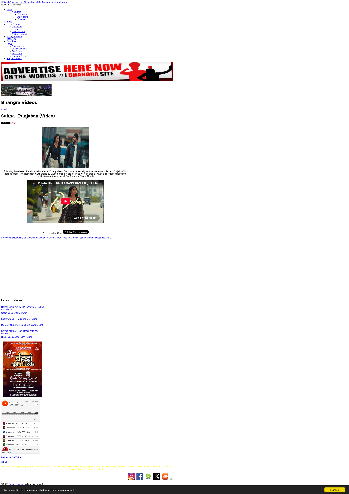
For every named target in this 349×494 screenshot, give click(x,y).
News (9, 44)
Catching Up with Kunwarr (14, 313)
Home (9, 9)
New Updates (18, 31)
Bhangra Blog (144, 467)
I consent (334, 489)
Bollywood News (73, 467)
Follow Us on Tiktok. (95, 469)
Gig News (17, 51)
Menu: (4, 5)
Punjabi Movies (14, 58)
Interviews (11, 39)
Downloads (12, 41)
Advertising (22, 17)
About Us (16, 12)
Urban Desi (58, 467)
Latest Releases (14, 24)
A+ (2, 109)
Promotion (22, 14)
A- (7, 109)
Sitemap (21, 19)
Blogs (9, 22)
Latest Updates (19, 49)
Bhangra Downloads (93, 467)
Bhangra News (19, 46)
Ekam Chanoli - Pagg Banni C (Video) (19, 319)
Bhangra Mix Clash (161, 467)
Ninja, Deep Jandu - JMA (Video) (17, 337)
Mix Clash (17, 53)
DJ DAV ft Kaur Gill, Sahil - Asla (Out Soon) (22, 325)
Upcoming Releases (17, 27)
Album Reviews (19, 34)
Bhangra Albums (10, 467)
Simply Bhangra (16, 484)
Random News (19, 56)
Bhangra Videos (14, 36)
